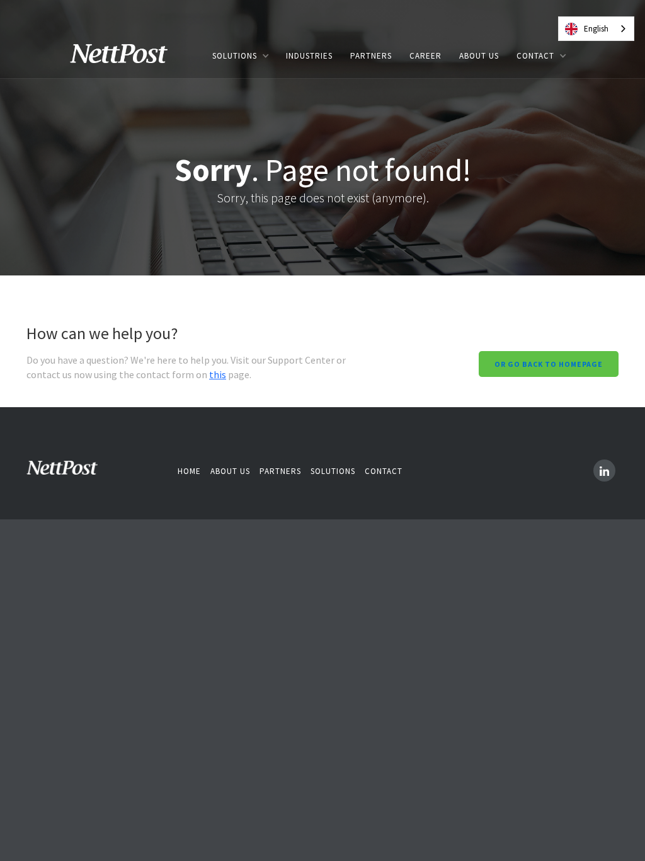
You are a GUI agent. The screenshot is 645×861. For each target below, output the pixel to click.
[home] (128, 55)
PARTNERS (371, 55)
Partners (280, 471)
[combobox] (596, 28)
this (217, 374)
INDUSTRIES (309, 55)
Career (425, 55)
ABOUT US (479, 55)
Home (189, 471)
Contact (383, 471)
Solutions (333, 471)
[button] (240, 55)
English (596, 28)
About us (230, 471)
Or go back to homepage (548, 364)
